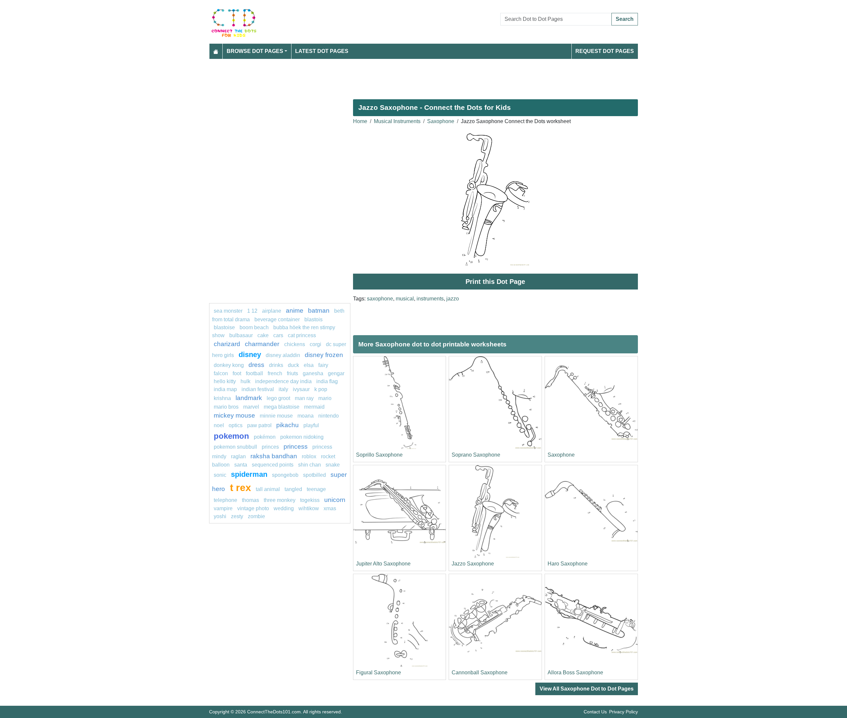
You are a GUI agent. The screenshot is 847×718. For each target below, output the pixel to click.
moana (305, 416)
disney (250, 354)
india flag (327, 381)
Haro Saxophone (568, 563)
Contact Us (595, 711)
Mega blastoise (281, 407)
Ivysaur (301, 389)
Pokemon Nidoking (302, 437)
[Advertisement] (407, 76)
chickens (294, 344)
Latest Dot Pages (321, 51)
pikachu (287, 425)
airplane (271, 311)
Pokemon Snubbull (235, 447)
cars (278, 335)
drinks (276, 365)
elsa (309, 365)
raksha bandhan (273, 456)
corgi (315, 344)
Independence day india (283, 381)
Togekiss (310, 500)
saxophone (380, 298)
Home (360, 121)
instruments (430, 298)
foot (237, 373)
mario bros (226, 407)
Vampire (223, 508)
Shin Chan (309, 465)
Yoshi (220, 516)
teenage (316, 489)
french (275, 373)
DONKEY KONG (229, 365)
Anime (294, 310)
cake (263, 335)
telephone (225, 500)
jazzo (452, 298)
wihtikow (308, 508)
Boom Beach (254, 327)
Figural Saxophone (378, 672)
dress (256, 364)
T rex (240, 487)
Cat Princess (302, 335)
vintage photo (253, 508)
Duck (293, 365)
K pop (320, 389)
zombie (256, 516)
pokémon (265, 437)
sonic (220, 475)
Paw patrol (259, 425)
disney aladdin (283, 355)
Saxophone (440, 121)
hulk (245, 381)
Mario (325, 398)
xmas (330, 508)
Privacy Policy (623, 711)
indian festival (258, 389)
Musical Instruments (397, 121)
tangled (293, 489)
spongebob (285, 475)
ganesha (313, 373)
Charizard (227, 343)
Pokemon (231, 435)
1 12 (252, 311)
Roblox (309, 456)
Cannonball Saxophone (480, 672)
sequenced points (272, 465)
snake (333, 465)
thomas (250, 500)
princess (296, 446)
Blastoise (224, 327)
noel (219, 425)
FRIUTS (292, 373)
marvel (251, 407)
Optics (236, 425)
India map (225, 389)
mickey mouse (234, 415)
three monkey (279, 500)
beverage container (277, 319)
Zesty (237, 516)
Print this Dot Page (495, 281)
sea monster (229, 311)
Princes (270, 447)
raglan (238, 456)
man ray (304, 398)
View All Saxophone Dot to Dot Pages (587, 689)
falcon (221, 373)
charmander (263, 343)
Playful (311, 425)
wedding (284, 508)
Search (625, 19)
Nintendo (328, 416)
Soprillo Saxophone (379, 455)
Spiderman (249, 474)
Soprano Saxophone (476, 455)
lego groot (278, 398)
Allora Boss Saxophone (575, 672)
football (254, 373)
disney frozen (324, 354)
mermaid (314, 407)
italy (283, 389)
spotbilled (314, 475)
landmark (249, 397)
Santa (240, 465)
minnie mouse (276, 416)
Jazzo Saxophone (473, 563)
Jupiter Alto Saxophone (383, 563)
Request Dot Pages (604, 51)
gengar (336, 373)
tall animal (268, 489)
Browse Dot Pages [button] (255, 51)
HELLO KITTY (225, 381)
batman (319, 310)
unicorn (334, 499)
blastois (313, 319)
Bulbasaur (241, 335)
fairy (323, 365)
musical (405, 298)
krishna (222, 398)
